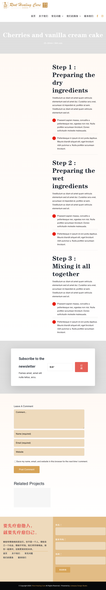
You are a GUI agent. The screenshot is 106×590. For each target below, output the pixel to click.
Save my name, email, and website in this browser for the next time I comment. (52, 461)
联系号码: (60, 539)
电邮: (58, 554)
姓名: (58, 525)
